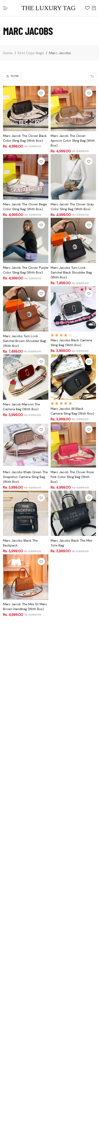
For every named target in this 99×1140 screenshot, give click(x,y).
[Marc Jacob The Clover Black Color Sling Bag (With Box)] (25, 108)
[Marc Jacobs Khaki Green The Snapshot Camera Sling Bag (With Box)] (25, 444)
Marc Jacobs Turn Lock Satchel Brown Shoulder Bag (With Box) (24, 341)
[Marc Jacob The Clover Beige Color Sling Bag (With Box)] (25, 176)
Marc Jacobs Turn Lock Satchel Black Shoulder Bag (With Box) (71, 272)
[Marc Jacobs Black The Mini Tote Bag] (73, 513)
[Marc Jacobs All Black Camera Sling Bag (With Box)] (73, 377)
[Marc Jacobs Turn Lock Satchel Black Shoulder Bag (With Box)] (73, 240)
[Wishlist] (87, 8)
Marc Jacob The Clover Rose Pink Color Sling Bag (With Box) (72, 477)
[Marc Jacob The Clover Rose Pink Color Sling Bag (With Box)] (73, 444)
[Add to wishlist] (41, 93)
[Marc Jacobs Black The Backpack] (25, 513)
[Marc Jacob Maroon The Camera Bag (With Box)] (25, 377)
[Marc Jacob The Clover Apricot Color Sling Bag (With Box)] (73, 108)
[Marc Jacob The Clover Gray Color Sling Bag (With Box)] (73, 176)
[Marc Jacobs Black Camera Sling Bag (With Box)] (73, 308)
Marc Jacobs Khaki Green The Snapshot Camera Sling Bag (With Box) (25, 477)
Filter (15, 76)
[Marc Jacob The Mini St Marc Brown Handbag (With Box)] (25, 577)
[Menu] (5, 8)
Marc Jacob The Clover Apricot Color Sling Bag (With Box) (73, 140)
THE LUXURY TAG (48, 7)
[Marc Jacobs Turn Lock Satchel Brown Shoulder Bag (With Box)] (25, 308)
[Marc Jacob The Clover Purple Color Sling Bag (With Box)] (25, 240)
